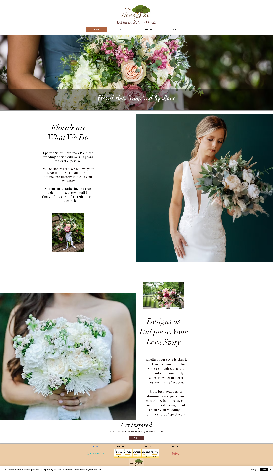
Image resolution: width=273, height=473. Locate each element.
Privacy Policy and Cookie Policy (90, 470)
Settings (254, 470)
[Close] (270, 469)
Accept (263, 470)
